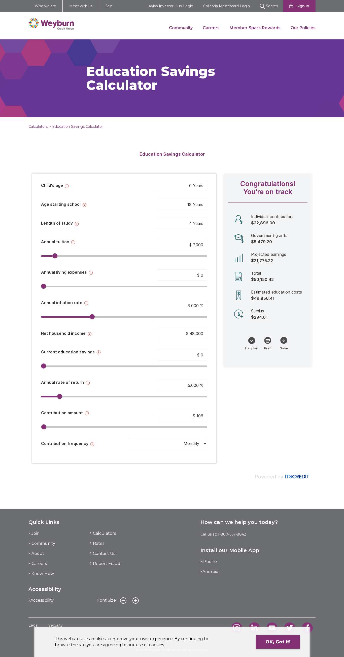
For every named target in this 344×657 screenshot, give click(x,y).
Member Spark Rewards (255, 27)
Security (55, 625)
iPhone (209, 561)
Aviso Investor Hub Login (171, 6)
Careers (211, 27)
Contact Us (104, 553)
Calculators (38, 126)
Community (181, 27)
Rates (98, 543)
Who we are (45, 6)
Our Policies (303, 27)
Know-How (42, 573)
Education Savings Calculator (77, 126)
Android (210, 571)
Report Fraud (106, 563)
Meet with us (80, 6)
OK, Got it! (278, 642)
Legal (33, 625)
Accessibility (42, 600)
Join (109, 6)
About (37, 553)
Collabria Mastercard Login (226, 6)
